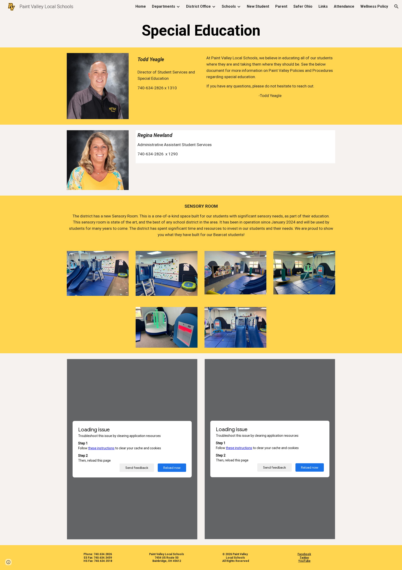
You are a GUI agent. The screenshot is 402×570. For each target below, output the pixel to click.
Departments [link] (163, 6)
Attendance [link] (344, 6)
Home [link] (140, 6)
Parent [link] (281, 6)
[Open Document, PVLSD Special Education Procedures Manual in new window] (189, 365)
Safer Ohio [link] (302, 6)
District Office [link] (198, 6)
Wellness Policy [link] (374, 6)
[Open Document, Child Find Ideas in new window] (326, 365)
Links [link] (323, 6)
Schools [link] (229, 6)
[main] (201, 31)
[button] (396, 6)
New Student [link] (258, 6)
